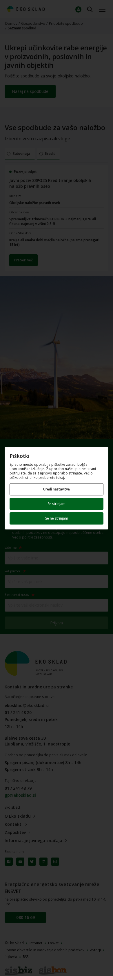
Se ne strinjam (56, 518)
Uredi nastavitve (56, 489)
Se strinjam (56, 503)
